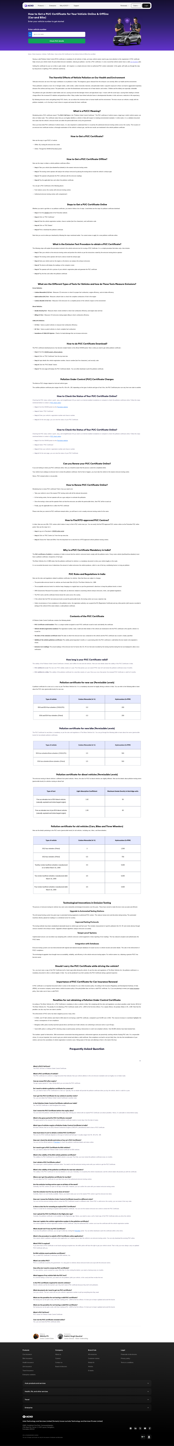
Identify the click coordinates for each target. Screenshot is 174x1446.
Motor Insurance (36, 54)
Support (76, 5)
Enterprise (52, 5)
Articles (44, 54)
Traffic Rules (50, 54)
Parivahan (57, 1142)
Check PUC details (57, 41)
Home (29, 54)
